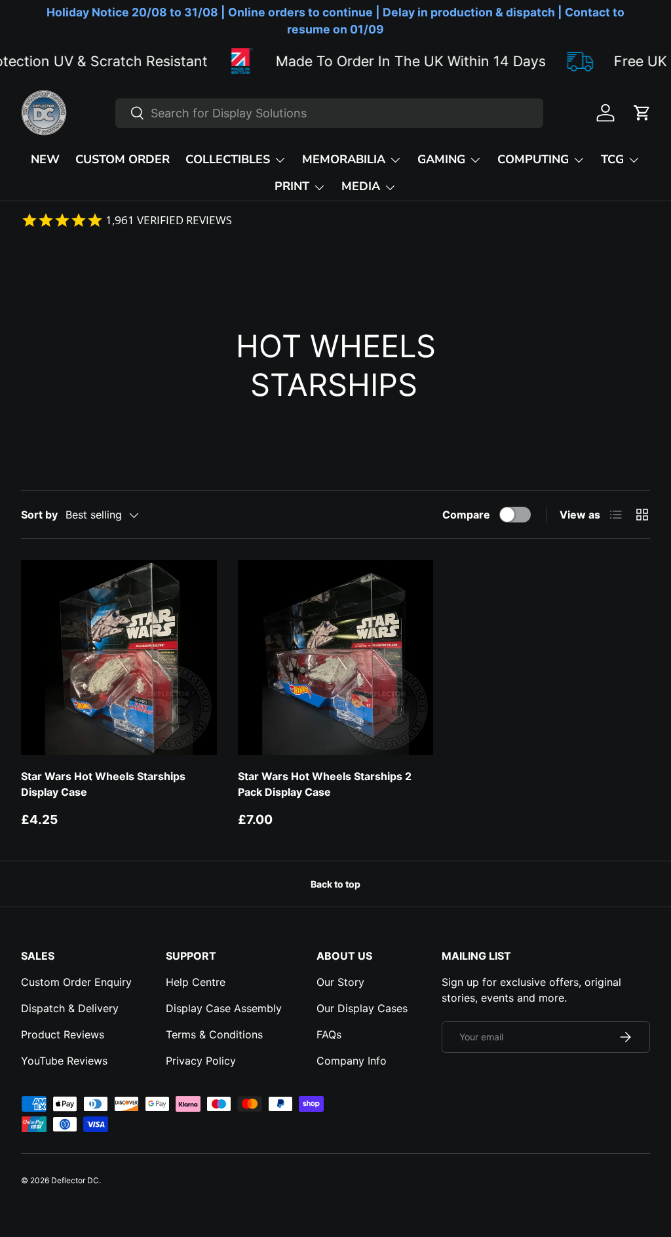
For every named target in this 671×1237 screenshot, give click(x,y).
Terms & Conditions (214, 1034)
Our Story (340, 982)
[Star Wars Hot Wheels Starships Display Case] (119, 658)
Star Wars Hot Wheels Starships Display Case (103, 784)
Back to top (335, 884)
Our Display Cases (362, 1008)
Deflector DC (75, 1180)
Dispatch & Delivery (70, 1008)
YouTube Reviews (64, 1060)
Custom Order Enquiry (76, 982)
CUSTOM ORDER (122, 159)
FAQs (328, 1034)
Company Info (351, 1060)
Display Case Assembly (224, 1008)
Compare (466, 514)
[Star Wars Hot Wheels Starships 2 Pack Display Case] (336, 658)
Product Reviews (62, 1034)
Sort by (39, 514)
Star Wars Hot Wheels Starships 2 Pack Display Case (325, 784)
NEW (45, 159)
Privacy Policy (201, 1060)
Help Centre (195, 982)
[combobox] (329, 113)
